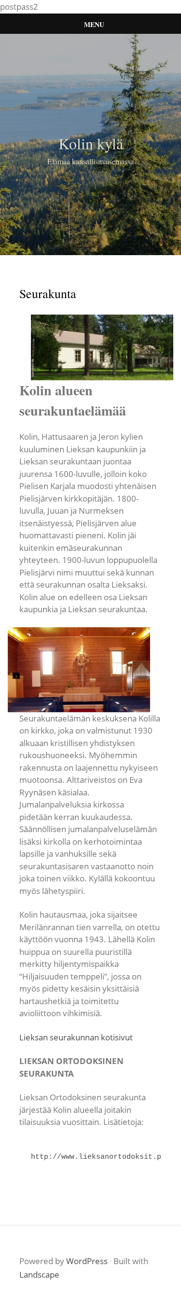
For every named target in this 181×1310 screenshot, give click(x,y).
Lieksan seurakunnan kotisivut (76, 1037)
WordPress (87, 1261)
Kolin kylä (90, 143)
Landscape (39, 1274)
